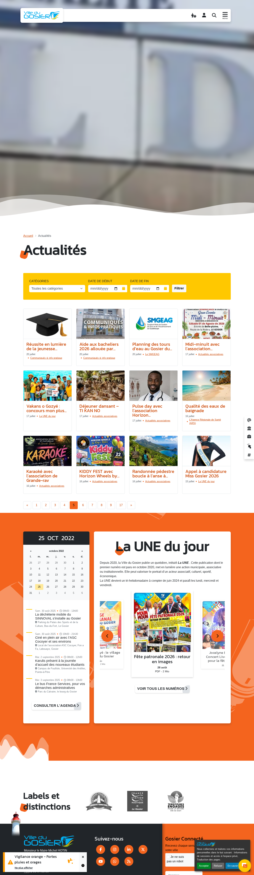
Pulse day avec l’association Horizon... (147, 410)
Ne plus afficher (24, 868)
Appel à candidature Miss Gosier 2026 (205, 473)
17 (121, 505)
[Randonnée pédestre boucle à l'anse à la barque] (153, 451)
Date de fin (139, 281)
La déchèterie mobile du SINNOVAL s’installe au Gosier (58, 616)
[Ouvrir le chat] (244, 865)
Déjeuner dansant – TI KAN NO (99, 408)
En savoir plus (235, 865)
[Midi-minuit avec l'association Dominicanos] (206, 324)
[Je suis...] (193, 15)
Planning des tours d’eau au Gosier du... (152, 346)
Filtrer (179, 288)
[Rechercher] (214, 15)
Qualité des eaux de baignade (205, 408)
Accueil (28, 235)
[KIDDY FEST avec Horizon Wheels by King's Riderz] (100, 451)
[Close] (83, 857)
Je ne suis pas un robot (175, 859)
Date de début (100, 281)
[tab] (107, 636)
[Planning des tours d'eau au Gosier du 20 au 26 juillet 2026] (153, 324)
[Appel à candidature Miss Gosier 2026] (206, 451)
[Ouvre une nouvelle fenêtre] (100, 849)
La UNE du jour (47, 416)
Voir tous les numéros (161, 689)
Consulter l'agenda (55, 706)
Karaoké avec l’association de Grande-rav (41, 476)
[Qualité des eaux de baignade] (206, 386)
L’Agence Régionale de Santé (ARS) (205, 421)
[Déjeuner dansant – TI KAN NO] (100, 386)
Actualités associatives (210, 354)
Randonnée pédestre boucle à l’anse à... (153, 473)
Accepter (204, 865)
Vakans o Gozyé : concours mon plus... (46, 408)
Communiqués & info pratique (46, 358)
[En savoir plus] (83, 867)
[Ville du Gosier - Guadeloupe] (49, 841)
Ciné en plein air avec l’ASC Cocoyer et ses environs (56, 639)
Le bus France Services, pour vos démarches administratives (60, 686)
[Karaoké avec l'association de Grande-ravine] (47, 451)
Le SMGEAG (152, 354)
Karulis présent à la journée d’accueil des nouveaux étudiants (59, 663)
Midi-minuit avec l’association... (202, 346)
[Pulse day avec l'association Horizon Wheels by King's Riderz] (153, 386)
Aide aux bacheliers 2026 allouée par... (99, 346)
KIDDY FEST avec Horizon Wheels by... (99, 473)
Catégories (39, 281)
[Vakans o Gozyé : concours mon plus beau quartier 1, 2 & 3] (47, 386)
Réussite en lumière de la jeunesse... (46, 346)
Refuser (218, 865)
